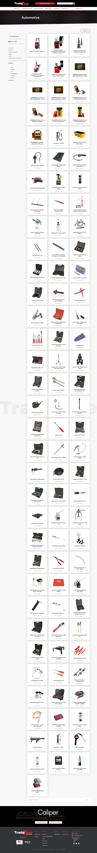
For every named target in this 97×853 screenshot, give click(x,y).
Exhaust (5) (11, 50)
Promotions (48, 8)
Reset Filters (13, 41)
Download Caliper (55, 822)
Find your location (65, 834)
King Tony (13, 75)
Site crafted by (59, 849)
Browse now (44, 3)
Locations (56, 8)
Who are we (44, 834)
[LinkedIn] (78, 843)
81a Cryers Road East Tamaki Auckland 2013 (76, 839)
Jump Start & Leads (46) (13, 52)
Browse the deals (41, 822)
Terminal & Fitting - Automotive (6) (15, 58)
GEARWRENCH (14, 73)
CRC (12, 71)
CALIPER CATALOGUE (27, 8)
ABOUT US (16, 8)
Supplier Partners (38, 8)
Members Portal (79, 8)
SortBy (84, 30)
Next (87, 799)
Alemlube (13, 69)
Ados (12, 67)
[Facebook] (74, 843)
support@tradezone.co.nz (78, 835)
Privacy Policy (44, 843)
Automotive (14, 36)
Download (36, 836)
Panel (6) (10, 54)
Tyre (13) (10, 56)
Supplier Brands (57, 834)
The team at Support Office (47, 836)
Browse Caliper (37, 834)
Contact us (65, 8)
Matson (12, 77)
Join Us (43, 838)
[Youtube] (76, 843)
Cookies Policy (45, 845)
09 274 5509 (75, 833)
